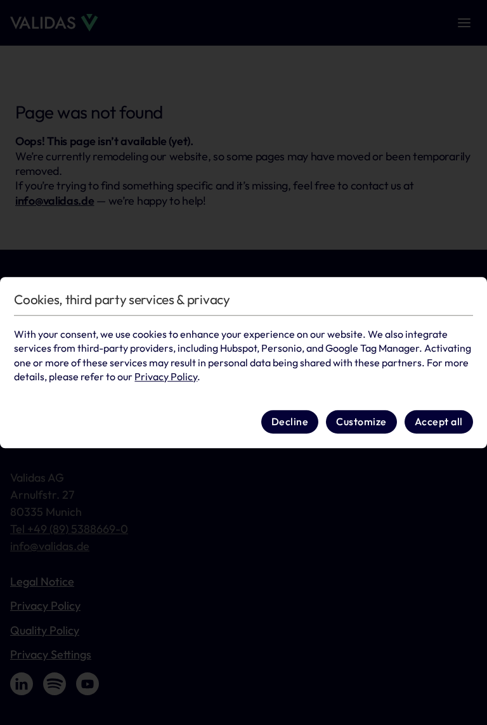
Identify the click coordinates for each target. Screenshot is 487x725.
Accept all (439, 422)
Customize (361, 422)
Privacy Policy (165, 376)
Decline (290, 422)
